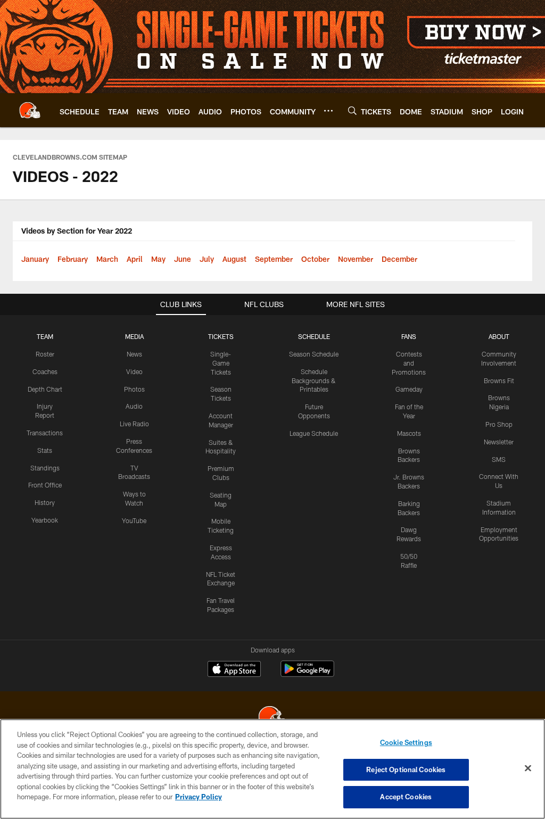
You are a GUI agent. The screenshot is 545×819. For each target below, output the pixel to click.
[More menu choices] (328, 110)
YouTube (134, 520)
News (134, 354)
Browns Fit (499, 380)
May (158, 258)
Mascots (409, 433)
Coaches (44, 371)
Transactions (45, 432)
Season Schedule (313, 354)
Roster (45, 354)
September (274, 258)
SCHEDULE (314, 336)
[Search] (352, 110)
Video (134, 371)
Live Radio (134, 423)
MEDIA (134, 336)
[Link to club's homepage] (30, 110)
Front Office (45, 485)
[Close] (528, 768)
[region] (272, 769)
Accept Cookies (406, 796)
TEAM (45, 336)
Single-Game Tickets (220, 363)
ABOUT (499, 336)
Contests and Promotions (409, 363)
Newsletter (499, 441)
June (182, 258)
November (355, 258)
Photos (134, 389)
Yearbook (44, 520)
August (234, 258)
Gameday (409, 389)
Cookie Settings (406, 742)
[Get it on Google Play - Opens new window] (307, 674)
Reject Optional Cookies (405, 769)
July (207, 258)
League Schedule (314, 433)
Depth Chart (45, 389)
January (35, 258)
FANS (408, 336)
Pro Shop (499, 424)
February (72, 258)
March (107, 258)
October (315, 258)
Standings (45, 467)
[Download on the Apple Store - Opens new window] (234, 670)
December (399, 258)
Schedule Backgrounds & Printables (314, 380)
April (135, 258)
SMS (499, 459)
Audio (134, 406)
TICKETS (221, 336)
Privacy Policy (198, 796)
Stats (44, 450)
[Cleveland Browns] (272, 718)
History (45, 502)
